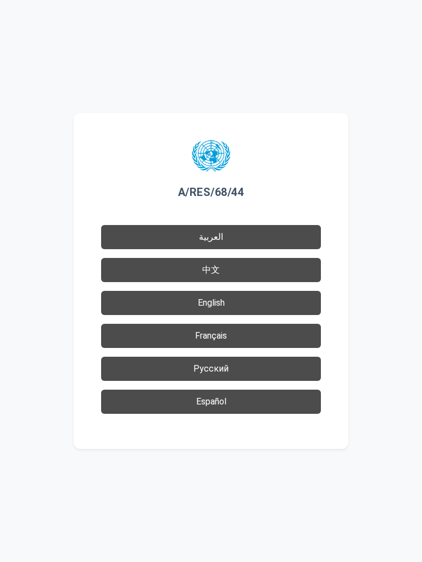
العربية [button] (211, 237)
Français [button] (211, 335)
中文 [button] (211, 270)
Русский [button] (211, 368)
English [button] (211, 302)
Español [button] (211, 401)
